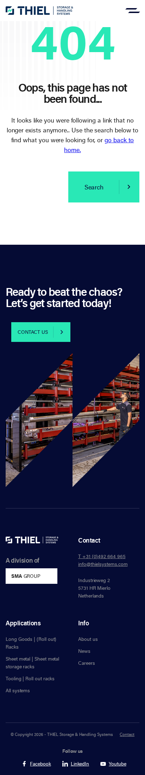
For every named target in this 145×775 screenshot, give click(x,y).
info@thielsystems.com (103, 564)
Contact (127, 734)
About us (87, 639)
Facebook (40, 764)
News (84, 651)
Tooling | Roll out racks (30, 678)
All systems (18, 690)
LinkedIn (80, 764)
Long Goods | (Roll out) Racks (31, 643)
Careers (86, 663)
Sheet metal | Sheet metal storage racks (32, 662)
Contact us (33, 332)
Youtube (117, 764)
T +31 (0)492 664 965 (102, 556)
